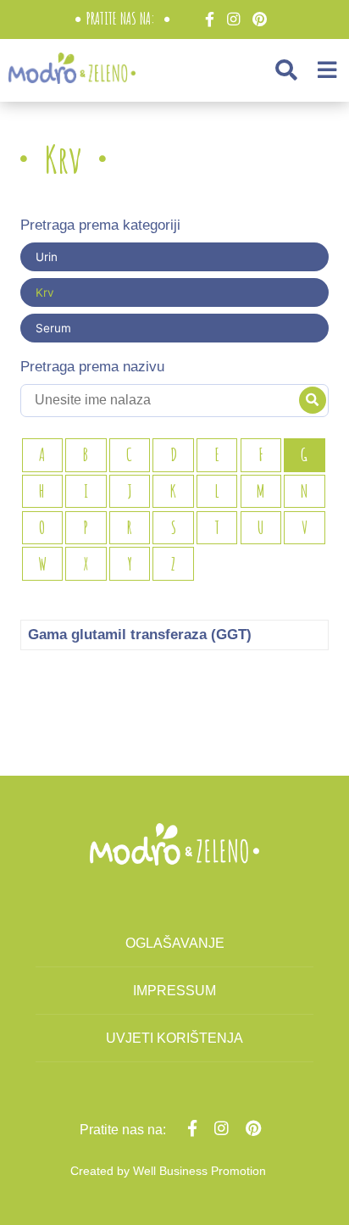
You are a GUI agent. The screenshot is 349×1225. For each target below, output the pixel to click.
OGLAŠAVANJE (174, 943)
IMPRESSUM (174, 990)
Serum (53, 328)
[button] (286, 70)
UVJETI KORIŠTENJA (174, 1038)
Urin (47, 257)
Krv (45, 292)
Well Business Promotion (199, 1171)
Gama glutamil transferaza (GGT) (140, 634)
